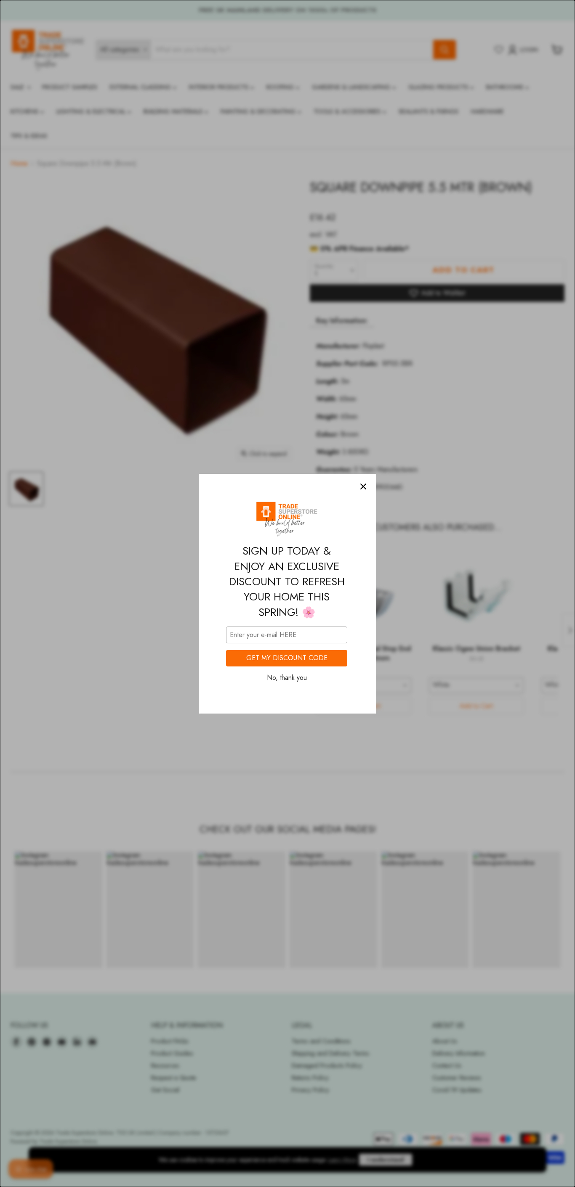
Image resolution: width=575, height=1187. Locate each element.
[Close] (363, 486)
